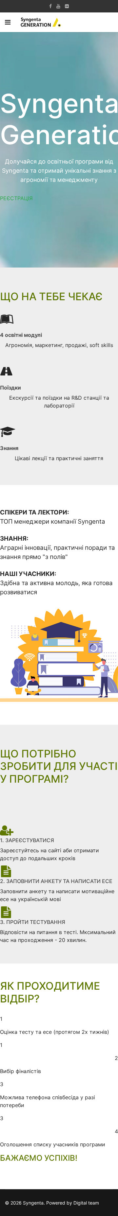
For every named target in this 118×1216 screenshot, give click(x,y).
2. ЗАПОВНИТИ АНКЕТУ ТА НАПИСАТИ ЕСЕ (56, 881)
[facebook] (50, 6)
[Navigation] (7, 22)
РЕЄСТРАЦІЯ (16, 198)
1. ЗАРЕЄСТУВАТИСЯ (27, 840)
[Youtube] (58, 6)
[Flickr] (67, 6)
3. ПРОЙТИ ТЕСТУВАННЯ (32, 922)
